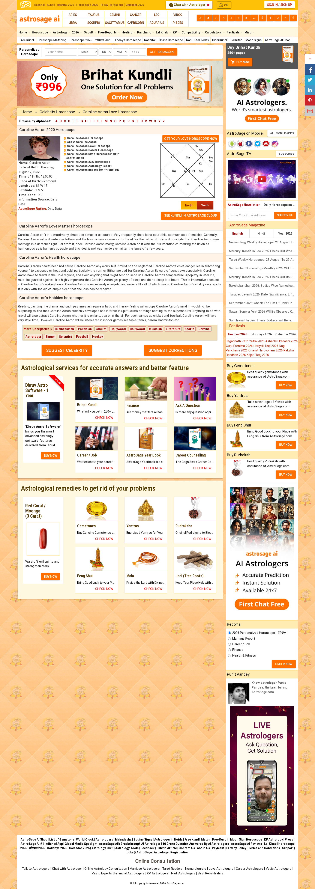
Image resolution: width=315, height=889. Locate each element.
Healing (127, 32)
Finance (237, 650)
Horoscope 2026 (87, 4)
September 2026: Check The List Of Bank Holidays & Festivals (263, 303)
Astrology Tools (127, 848)
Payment (218, 848)
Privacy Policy (236, 848)
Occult (89, 32)
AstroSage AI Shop (278, 40)
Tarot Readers (172, 869)
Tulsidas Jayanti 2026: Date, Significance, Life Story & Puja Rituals (263, 294)
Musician (155, 329)
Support (288, 848)
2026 (76, 32)
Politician (85, 329)
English (237, 233)
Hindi (261, 233)
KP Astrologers (158, 873)
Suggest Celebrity (67, 350)
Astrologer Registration (171, 852)
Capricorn (135, 22)
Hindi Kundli (220, 40)
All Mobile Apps (282, 133)
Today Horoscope (111, 4)
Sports (189, 329)
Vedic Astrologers (278, 869)
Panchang (144, 32)
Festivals (233, 32)
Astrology (60, 32)
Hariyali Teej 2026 (266, 346)
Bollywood (137, 329)
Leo (156, 15)
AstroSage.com (175, 883)
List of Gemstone (61, 839)
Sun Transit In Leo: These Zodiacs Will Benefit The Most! (263, 320)
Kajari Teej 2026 (258, 355)
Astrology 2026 (102, 848)
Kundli (51, 4)
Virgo (177, 15)
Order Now (283, 664)
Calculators (213, 32)
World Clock (85, 839)
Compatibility (191, 32)
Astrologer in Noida (168, 839)
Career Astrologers (249, 869)
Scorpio (93, 22)
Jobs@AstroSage (139, 852)
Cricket (101, 329)
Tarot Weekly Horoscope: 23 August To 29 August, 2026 (263, 260)
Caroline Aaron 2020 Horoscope (88, 161)
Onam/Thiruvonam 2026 (266, 350)
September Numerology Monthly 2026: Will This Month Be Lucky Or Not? (263, 268)
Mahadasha (123, 839)
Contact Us (187, 848)
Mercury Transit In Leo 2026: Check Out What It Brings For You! (263, 251)
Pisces (178, 22)
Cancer (135, 15)
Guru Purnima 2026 (240, 346)
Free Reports (107, 32)
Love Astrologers (221, 869)
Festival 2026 (237, 334)
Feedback (147, 848)
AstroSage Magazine (247, 225)
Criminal (204, 329)
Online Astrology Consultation (106, 869)
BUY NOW (50, 455)
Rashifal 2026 (65, 4)
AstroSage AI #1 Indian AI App (42, 843)
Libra (73, 22)
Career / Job (241, 644)
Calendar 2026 (135, 4)
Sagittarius (114, 22)
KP (175, 32)
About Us (203, 848)
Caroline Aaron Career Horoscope (90, 150)
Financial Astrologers (129, 873)
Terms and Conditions (264, 848)
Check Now (104, 418)
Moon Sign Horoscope (246, 839)
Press (289, 839)
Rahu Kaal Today (197, 40)
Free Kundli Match (197, 839)
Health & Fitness (244, 655)
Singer (50, 336)
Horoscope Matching (52, 40)
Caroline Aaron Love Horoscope (88, 146)
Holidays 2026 (262, 334)
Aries (73, 15)
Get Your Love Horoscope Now (190, 139)
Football (82, 336)
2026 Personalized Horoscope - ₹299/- (259, 633)
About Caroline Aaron (82, 141)
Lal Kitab (236, 40)
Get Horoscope (162, 52)
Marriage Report (243, 638)
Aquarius (157, 22)
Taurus (93, 15)
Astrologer (33, 336)
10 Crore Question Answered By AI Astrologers (195, 843)
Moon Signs (254, 40)
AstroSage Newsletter (244, 204)
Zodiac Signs (143, 839)
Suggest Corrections (172, 350)
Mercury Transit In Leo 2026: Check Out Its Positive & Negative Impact (263, 277)
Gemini (115, 15)
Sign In (272, 4)
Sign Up (286, 4)
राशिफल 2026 (103, 40)
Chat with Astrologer (189, 5)
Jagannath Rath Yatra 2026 (245, 341)
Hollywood (118, 329)
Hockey (97, 336)
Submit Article (166, 848)
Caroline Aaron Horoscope (85, 138)
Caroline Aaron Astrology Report (89, 165)
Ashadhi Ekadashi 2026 (281, 341)
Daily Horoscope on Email (281, 204)
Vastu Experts (102, 873)
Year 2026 (285, 233)
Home (23, 32)
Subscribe (286, 153)
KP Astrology (273, 839)
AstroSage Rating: (32, 209)
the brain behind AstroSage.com (269, 687)
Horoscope (40, 32)
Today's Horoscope (128, 40)
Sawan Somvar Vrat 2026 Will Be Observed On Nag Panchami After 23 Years (263, 311)
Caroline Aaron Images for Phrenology (93, 169)
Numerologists (196, 869)
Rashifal (39, 4)
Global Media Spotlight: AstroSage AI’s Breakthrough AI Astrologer (112, 843)
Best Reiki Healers (210, 873)
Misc (248, 32)
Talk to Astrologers (36, 869)
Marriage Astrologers (145, 869)
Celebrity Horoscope (57, 112)
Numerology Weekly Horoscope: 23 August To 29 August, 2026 (263, 242)
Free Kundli (27, 40)
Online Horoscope (171, 40)
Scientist (65, 336)
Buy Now (242, 62)
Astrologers (104, 839)
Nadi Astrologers (183, 873)
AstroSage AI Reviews (246, 843)
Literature (173, 329)
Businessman (64, 329)
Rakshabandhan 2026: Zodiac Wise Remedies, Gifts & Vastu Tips (263, 286)
